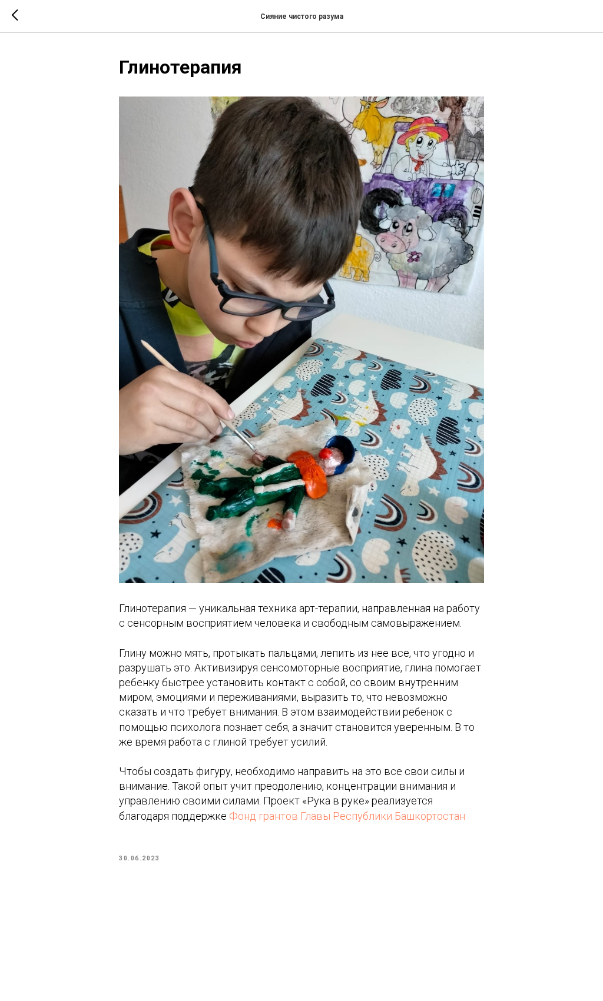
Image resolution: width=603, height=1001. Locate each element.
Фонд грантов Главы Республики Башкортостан (347, 816)
